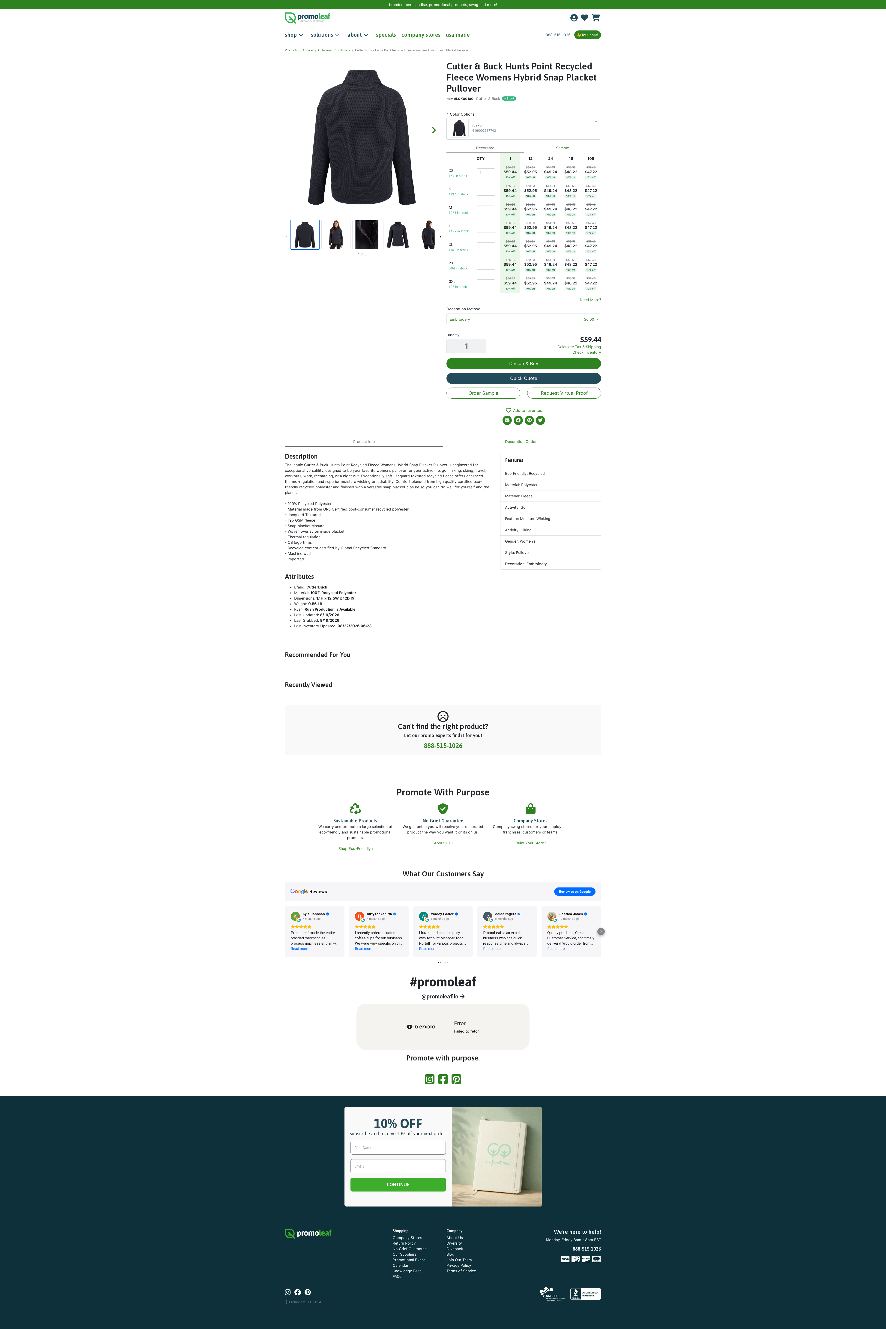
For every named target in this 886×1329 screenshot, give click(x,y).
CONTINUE (443, 693)
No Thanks (443, 707)
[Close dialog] (877, 7)
